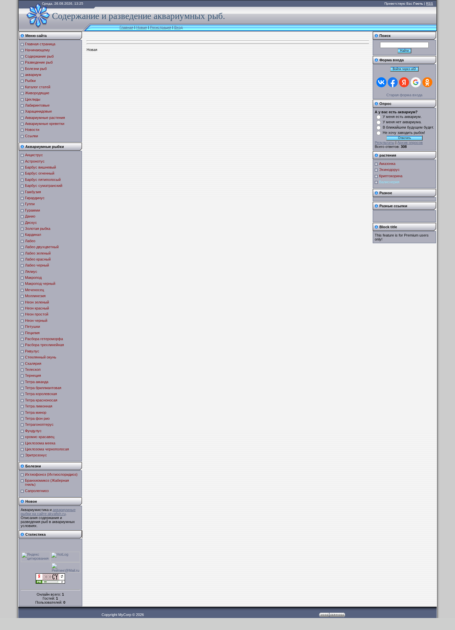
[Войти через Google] (415, 82)
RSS (429, 3)
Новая (141, 27)
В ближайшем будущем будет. (408, 127)
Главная (126, 27)
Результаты (384, 143)
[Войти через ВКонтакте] (381, 82)
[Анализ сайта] (50, 582)
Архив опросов (410, 143)
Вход (178, 27)
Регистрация (160, 27)
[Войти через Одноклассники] (427, 82)
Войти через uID (404, 69)
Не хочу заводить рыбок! (404, 133)
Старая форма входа (404, 95)
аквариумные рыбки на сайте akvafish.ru (48, 512)
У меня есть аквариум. (402, 117)
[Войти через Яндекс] (404, 82)
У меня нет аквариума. (402, 122)
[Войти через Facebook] (393, 82)
